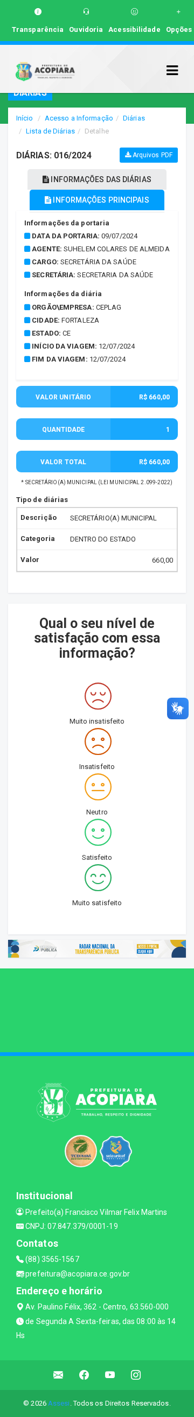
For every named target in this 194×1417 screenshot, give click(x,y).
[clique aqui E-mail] (58, 1375)
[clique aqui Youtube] (110, 1375)
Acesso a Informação (79, 118)
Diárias (134, 118)
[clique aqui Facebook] (84, 1375)
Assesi (59, 1403)
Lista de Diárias (50, 131)
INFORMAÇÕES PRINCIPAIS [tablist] (100, 200)
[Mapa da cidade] (97, 1009)
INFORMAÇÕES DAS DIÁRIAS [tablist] (100, 179)
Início (24, 118)
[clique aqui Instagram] (136, 1375)
